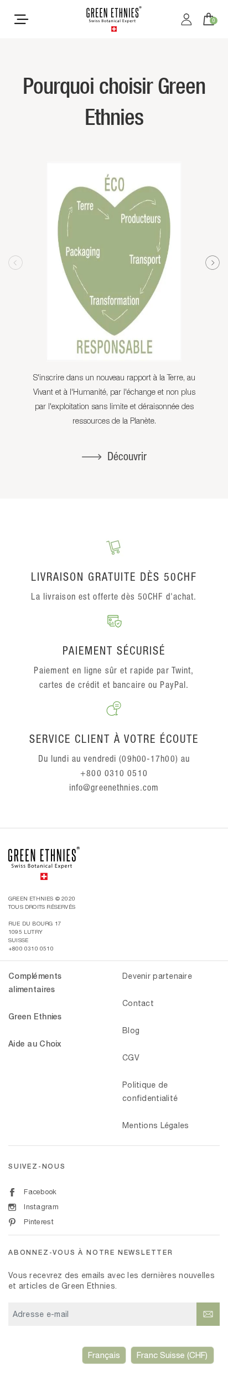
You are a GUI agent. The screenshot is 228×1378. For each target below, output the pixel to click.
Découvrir (127, 456)
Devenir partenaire (157, 976)
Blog (130, 1030)
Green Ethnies (35, 1016)
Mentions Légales (155, 1125)
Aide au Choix (35, 1043)
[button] (212, 262)
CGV (130, 1057)
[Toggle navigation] (21, 19)
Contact (138, 1003)
